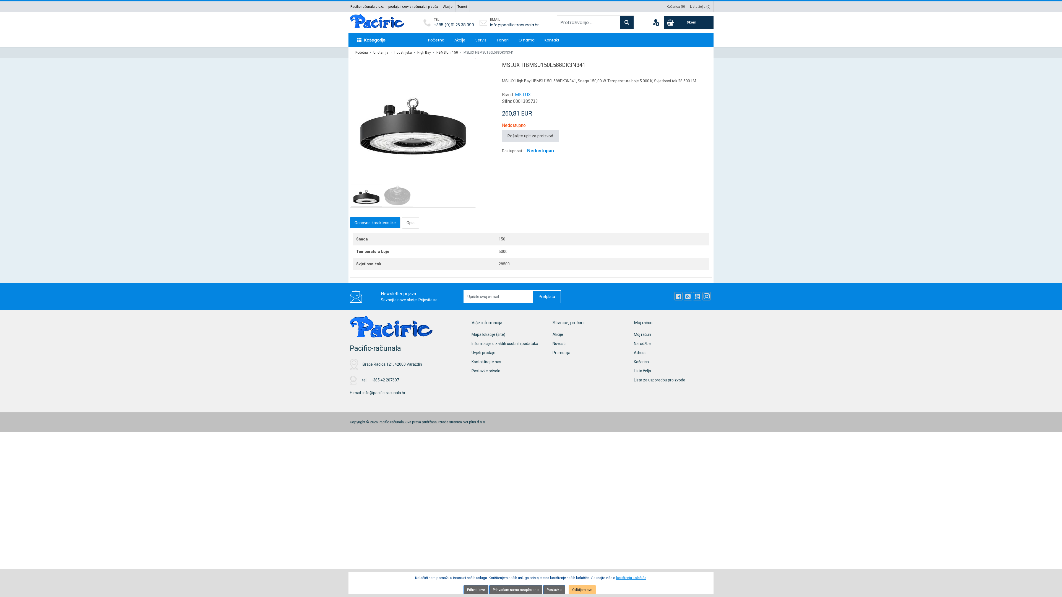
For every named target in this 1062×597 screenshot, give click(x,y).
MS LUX (523, 94)
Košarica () (676, 7)
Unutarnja (380, 52)
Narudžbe (642, 343)
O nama (527, 40)
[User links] (655, 22)
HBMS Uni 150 (447, 52)
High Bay (424, 52)
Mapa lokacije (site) (488, 334)
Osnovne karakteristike (375, 222)
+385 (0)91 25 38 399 (454, 25)
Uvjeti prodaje (483, 352)
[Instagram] (706, 296)
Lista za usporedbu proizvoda (659, 380)
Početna (436, 40)
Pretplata (547, 296)
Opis (411, 222)
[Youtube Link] (697, 296)
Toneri (462, 7)
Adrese (640, 352)
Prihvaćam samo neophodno (516, 590)
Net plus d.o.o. (474, 422)
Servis (480, 40)
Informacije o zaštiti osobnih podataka (505, 343)
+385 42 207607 (385, 380)
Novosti (559, 343)
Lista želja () (700, 7)
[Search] (627, 22)
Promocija (561, 352)
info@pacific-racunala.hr (514, 25)
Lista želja (642, 371)
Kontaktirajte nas (486, 362)
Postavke (554, 590)
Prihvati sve (476, 590)
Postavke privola (486, 371)
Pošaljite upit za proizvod (530, 135)
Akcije (447, 7)
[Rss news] (688, 296)
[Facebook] (678, 296)
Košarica (641, 362)
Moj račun (642, 334)
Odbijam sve (582, 590)
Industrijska (403, 52)
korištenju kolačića (631, 578)
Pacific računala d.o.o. (367, 7)
